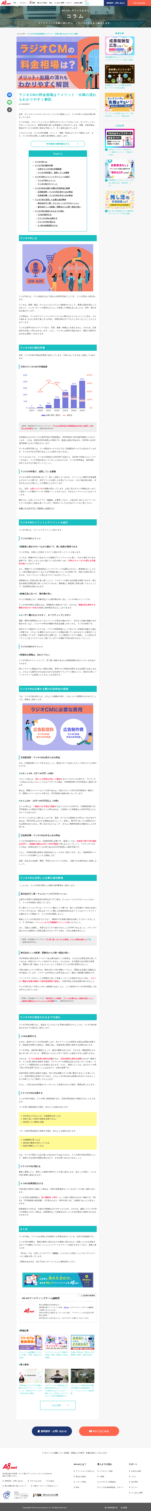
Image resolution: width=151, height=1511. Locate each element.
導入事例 (32, 3)
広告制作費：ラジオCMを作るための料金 (55, 195)
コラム (87, 3)
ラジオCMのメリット (47, 180)
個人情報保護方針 (111, 1508)
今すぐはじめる (139, 3)
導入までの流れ (42, 3)
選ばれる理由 (81, 1476)
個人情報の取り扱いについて (15, 1486)
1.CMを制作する (45, 215)
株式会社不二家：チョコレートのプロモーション (58, 203)
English (51, 1481)
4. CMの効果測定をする (48, 226)
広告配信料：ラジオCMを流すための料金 (55, 192)
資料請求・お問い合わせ (116, 3)
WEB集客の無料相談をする (57, 144)
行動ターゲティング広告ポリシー (45, 1486)
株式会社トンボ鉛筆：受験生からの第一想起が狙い (59, 207)
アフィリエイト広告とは (85, 1471)
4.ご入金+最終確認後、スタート (111, 1487)
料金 (50, 3)
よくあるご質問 (59, 3)
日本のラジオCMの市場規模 (49, 169)
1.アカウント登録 (106, 1471)
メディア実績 (81, 1482)
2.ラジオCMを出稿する (47, 218)
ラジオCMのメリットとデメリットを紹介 (52, 177)
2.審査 (102, 1476)
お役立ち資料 (78, 3)
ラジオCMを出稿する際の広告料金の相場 (52, 188)
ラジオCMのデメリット (48, 184)
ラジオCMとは (41, 162)
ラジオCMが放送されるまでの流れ (49, 211)
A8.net (66, 1307)
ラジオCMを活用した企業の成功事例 (50, 200)
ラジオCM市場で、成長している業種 (53, 173)
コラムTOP (56, 1405)
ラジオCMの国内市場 (44, 165)
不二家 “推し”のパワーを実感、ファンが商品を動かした (67, 939)
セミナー (69, 3)
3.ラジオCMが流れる (46, 222)
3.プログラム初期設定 (108, 1482)
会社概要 (124, 1508)
